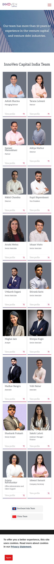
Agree (8, 558)
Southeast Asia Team (26, 509)
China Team (22, 517)
